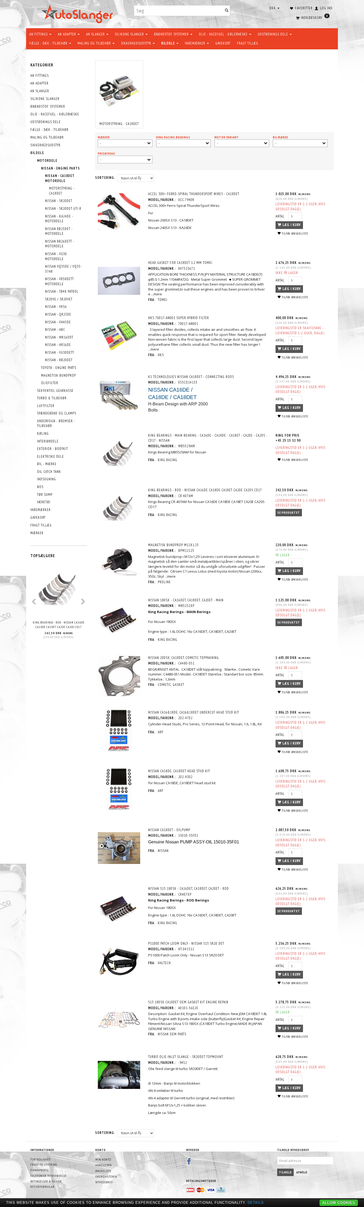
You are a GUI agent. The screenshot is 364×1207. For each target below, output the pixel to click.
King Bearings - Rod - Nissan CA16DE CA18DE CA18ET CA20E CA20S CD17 (58, 624)
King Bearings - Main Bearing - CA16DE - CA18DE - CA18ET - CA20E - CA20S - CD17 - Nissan (207, 438)
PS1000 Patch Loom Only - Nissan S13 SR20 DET (186, 943)
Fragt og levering (43, 1164)
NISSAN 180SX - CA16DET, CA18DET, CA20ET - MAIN (186, 600)
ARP (160, 732)
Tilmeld (285, 1172)
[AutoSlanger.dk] (78, 13)
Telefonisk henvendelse (48, 1176)
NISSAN (163, 850)
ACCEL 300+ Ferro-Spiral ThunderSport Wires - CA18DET (193, 194)
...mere (156, 294)
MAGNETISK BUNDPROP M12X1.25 (173, 545)
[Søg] (227, 10)
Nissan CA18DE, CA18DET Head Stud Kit (179, 771)
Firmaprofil (39, 1170)
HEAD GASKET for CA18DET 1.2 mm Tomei (180, 262)
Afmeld (302, 1172)
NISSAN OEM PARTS (172, 1034)
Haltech (164, 963)
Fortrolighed (40, 1159)
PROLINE (164, 582)
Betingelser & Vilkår (46, 1181)
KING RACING (167, 460)
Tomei (162, 299)
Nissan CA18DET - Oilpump (169, 830)
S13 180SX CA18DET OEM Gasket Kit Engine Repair (188, 1002)
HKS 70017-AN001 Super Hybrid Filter (178, 318)
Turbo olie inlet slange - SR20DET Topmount (185, 1057)
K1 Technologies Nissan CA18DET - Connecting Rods (191, 377)
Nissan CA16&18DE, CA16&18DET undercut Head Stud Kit (193, 712)
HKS (161, 355)
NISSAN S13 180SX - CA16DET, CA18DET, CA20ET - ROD (188, 888)
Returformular (42, 1187)
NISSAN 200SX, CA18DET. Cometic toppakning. (183, 657)
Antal (281, 216)
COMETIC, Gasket (171, 684)
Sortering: (105, 177)
